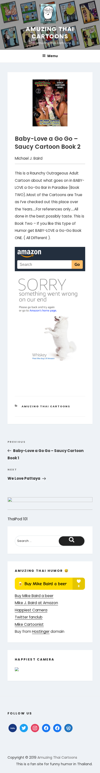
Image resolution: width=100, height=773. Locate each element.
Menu (52, 55)
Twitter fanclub (28, 617)
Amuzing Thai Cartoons (50, 32)
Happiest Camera (31, 610)
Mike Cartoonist (29, 624)
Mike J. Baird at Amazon (36, 602)
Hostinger (41, 631)
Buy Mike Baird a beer (34, 595)
